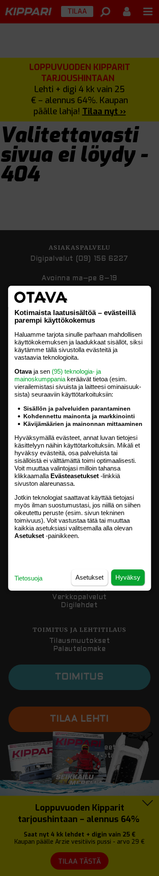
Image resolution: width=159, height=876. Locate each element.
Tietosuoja (28, 578)
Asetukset (89, 577)
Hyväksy (127, 577)
